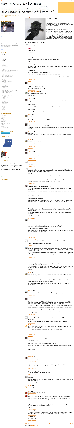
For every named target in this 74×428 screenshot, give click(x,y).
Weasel (8, 152)
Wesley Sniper (31, 375)
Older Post (71, 423)
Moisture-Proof (4, 65)
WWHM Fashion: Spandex (6, 73)
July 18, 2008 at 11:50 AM (31, 130)
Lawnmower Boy (4, 103)
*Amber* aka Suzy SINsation (33, 91)
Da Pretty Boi (4, 96)
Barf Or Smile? (4, 84)
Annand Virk (30, 356)
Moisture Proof (3, 128)
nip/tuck (29, 81)
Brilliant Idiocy (3, 114)
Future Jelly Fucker (5, 102)
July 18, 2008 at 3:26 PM (31, 183)
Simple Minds (4, 106)
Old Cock (2, 116)
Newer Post (27, 423)
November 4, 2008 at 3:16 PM (32, 361)
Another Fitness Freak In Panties (7, 91)
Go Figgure (2, 124)
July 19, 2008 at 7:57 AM (31, 295)
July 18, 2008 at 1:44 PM (31, 146)
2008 (3, 55)
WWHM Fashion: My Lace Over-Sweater (8, 74)
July (3, 60)
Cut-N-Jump (30, 98)
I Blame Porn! (4, 85)
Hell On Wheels (4, 63)
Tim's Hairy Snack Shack (4, 127)
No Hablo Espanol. (5, 101)
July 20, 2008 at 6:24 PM (31, 334)
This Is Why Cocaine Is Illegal (5, 122)
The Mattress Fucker (4, 120)
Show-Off (2, 126)
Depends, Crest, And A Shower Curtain (7, 95)
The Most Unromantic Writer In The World (7, 125)
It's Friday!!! (4, 82)
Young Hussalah (3, 117)
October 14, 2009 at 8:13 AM (32, 393)
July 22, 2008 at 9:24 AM (31, 354)
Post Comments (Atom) (34, 425)
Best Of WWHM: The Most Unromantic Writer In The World (10, 93)
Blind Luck (3, 69)
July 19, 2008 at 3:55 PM (31, 314)
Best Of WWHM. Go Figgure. (6, 92)
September (4, 58)
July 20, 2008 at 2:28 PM (31, 323)
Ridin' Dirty (3, 79)
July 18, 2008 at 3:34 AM (31, 79)
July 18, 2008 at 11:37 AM (31, 121)
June (3, 107)
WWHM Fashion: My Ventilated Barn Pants (8, 71)
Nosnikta (30, 114)
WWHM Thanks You (5, 66)
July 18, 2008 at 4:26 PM (31, 237)
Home (49, 423)
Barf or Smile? (3, 121)
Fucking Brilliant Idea (5, 86)
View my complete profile (5, 157)
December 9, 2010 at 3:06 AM (32, 420)
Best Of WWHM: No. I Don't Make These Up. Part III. (9, 90)
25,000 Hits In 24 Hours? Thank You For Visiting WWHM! (10, 100)
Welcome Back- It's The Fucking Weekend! (8, 61)
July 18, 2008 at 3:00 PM (31, 158)
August (3, 59)
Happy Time (4, 80)
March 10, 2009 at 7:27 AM (31, 374)
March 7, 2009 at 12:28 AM (31, 368)
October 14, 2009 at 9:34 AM (32, 409)
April (3, 109)
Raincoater (3, 98)
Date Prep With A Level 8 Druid (5, 123)
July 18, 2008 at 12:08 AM (31, 63)
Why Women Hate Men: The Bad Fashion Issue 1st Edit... (10, 70)
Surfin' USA (2, 118)
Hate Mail (3, 87)
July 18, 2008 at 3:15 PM (31, 166)
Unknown (30, 385)
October (3, 57)
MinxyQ (29, 324)
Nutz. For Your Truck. (5, 68)
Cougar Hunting (3, 115)
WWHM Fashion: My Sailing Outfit (7, 76)
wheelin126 (30, 290)
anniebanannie (31, 218)
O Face (3, 64)
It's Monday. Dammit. (5, 77)
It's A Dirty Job (3, 119)
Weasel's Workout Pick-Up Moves (7, 81)
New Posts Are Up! (5, 97)
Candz (29, 391)
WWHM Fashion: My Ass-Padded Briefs (7, 75)
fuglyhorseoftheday (32, 160)
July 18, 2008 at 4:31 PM (31, 245)
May (3, 108)
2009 (3, 54)
